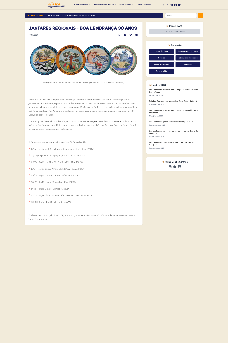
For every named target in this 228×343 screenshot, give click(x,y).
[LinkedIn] (175, 5)
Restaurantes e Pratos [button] (104, 4)
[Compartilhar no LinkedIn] (136, 35)
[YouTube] (179, 5)
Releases (188, 64)
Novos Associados (161, 64)
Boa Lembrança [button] (81, 4)
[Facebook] (172, 5)
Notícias (161, 58)
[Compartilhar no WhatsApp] (119, 35)
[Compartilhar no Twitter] (130, 35)
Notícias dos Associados (188, 58)
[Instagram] (168, 5)
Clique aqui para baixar (174, 31)
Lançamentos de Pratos (188, 51)
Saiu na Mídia (161, 71)
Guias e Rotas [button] (125, 4)
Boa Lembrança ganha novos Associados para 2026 (171, 122)
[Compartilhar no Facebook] (125, 35)
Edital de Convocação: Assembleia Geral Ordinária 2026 (73, 15)
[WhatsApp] (164, 5)
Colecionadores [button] (144, 4)
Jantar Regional (161, 51)
